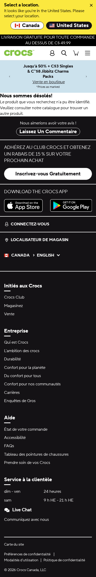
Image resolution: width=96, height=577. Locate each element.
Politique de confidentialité (64, 560)
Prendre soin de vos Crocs (27, 462)
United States (73, 25)
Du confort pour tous (22, 375)
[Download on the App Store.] (25, 205)
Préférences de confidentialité (27, 554)
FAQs (9, 445)
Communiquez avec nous (26, 519)
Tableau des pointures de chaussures (36, 454)
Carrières (12, 392)
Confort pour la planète (24, 367)
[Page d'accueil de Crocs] (17, 53)
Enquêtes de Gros (20, 400)
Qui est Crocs (16, 342)
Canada (30, 25)
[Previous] (9, 76)
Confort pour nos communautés (32, 384)
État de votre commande (25, 429)
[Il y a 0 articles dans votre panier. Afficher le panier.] (76, 53)
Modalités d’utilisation (21, 560)
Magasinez (13, 305)
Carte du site (14, 544)
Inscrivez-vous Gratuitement (48, 174)
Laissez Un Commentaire (48, 131)
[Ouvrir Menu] (89, 53)
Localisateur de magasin (39, 239)
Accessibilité (15, 437)
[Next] (86, 76)
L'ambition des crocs (21, 350)
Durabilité (12, 359)
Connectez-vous (30, 224)
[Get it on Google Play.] (71, 205)
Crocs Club (14, 297)
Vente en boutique (49, 81)
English (45, 255)
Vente (9, 314)
